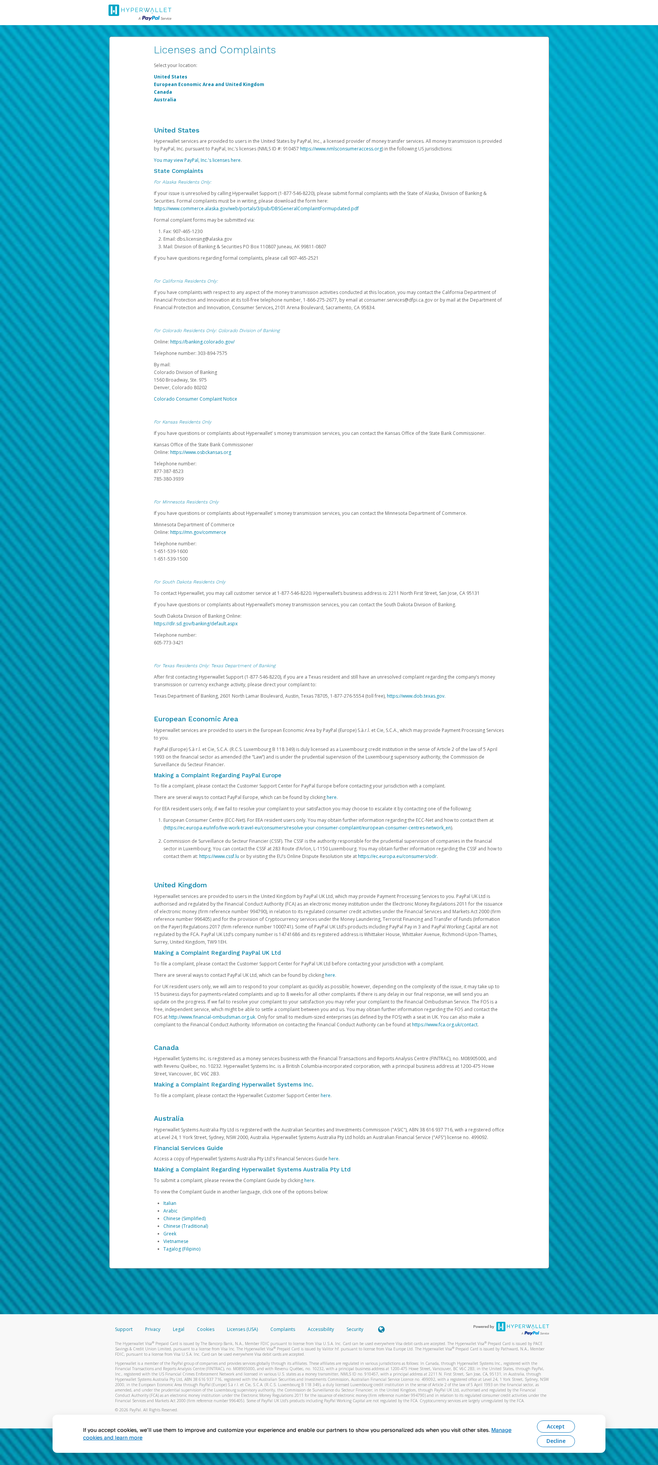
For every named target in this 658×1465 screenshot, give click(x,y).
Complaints (283, 1329)
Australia (165, 99)
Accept (556, 1426)
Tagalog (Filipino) (181, 1249)
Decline (555, 1440)
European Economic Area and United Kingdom (209, 84)
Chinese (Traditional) (185, 1226)
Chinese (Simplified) (184, 1218)
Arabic (170, 1211)
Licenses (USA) (243, 1329)
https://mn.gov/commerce (198, 532)
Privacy (152, 1329)
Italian (169, 1203)
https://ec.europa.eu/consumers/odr (397, 856)
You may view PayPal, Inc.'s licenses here (197, 160)
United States (170, 76)
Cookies (205, 1329)
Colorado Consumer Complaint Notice (195, 399)
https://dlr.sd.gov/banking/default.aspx (196, 623)
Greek (169, 1233)
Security (355, 1329)
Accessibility (321, 1329)
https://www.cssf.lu (219, 856)
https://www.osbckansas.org (200, 452)
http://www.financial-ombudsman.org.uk (212, 1017)
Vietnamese (175, 1241)
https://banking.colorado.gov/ (202, 342)
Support (124, 1329)
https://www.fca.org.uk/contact (445, 1024)
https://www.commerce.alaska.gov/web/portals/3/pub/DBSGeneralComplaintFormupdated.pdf (256, 208)
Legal (178, 1329)
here (332, 797)
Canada (163, 92)
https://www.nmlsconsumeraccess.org (341, 148)
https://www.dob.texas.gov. (416, 696)
